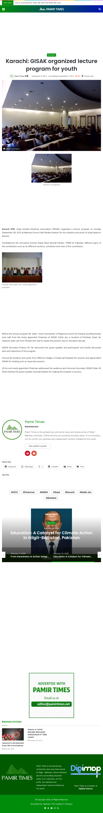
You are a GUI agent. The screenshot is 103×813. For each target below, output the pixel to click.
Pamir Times (19, 76)
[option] (51, 535)
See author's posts (38, 446)
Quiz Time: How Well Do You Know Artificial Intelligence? (51, 535)
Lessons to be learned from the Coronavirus (13, 744)
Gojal (57, 492)
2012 (15, 492)
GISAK (44, 492)
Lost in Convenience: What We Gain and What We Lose (38, 3)
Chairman (29, 492)
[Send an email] (27, 76)
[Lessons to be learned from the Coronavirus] (13, 734)
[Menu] (3, 10)
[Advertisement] (51, 32)
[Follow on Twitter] (26, 76)
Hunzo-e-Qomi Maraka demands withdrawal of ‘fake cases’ (37, 733)
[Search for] (99, 10)
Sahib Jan (86, 492)
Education (51, 55)
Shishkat (51, 498)
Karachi (70, 492)
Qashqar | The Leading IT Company (57, 804)
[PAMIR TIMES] (51, 9)
